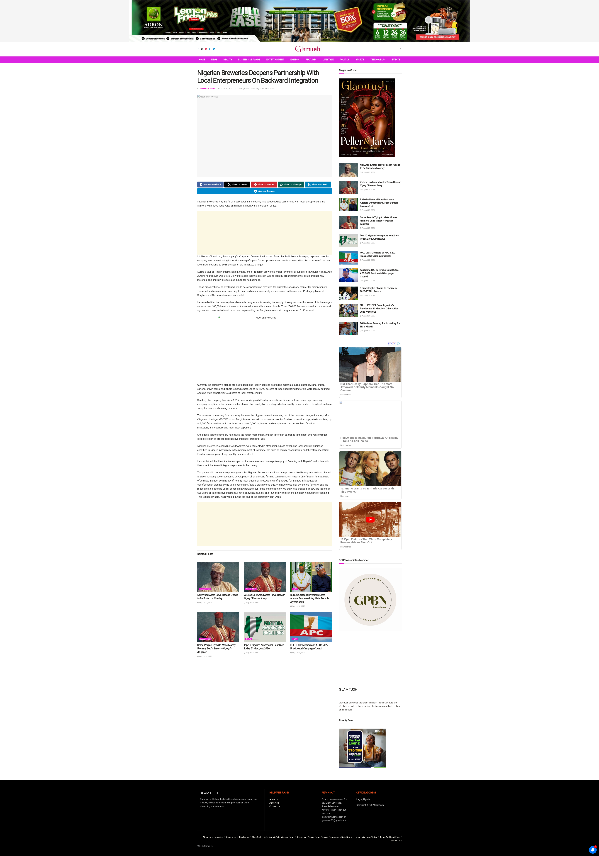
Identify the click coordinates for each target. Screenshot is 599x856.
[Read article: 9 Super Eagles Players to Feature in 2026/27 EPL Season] (348, 293)
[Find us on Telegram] (214, 49)
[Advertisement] (264, 233)
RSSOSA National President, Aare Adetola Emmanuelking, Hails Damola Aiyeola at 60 (309, 598)
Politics (344, 59)
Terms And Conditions (390, 837)
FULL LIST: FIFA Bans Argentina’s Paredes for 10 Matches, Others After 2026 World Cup (379, 308)
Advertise (274, 803)
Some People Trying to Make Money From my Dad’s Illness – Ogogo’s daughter (216, 649)
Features (311, 59)
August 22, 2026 (298, 653)
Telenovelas (378, 59)
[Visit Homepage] (307, 49)
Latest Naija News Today (366, 837)
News (214, 59)
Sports (360, 59)
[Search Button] (401, 49)
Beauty (228, 59)
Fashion (295, 59)
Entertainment (275, 59)
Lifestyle (328, 59)
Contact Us (274, 806)
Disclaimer (244, 837)
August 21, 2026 (368, 295)
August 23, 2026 (205, 603)
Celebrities (205, 589)
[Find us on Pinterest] (206, 49)
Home (202, 59)
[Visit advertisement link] (299, 21)
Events (396, 59)
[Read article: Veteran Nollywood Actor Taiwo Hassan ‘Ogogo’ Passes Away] (265, 577)
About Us (273, 799)
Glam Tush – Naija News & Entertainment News (273, 837)
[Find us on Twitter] (202, 49)
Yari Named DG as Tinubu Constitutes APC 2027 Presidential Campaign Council (379, 273)
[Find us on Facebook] (198, 49)
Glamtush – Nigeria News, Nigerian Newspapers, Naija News (324, 837)
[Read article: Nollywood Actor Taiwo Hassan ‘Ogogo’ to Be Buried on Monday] (218, 577)
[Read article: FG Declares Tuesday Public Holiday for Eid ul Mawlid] (348, 328)
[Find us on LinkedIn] (210, 49)
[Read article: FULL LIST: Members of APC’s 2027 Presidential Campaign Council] (311, 627)
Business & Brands (249, 59)
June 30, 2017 (227, 88)
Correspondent (208, 88)
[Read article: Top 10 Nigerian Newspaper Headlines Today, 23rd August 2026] (265, 627)
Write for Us (396, 840)
